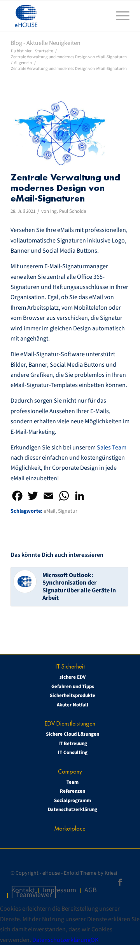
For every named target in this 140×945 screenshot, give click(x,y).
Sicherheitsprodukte (72, 695)
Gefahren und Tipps (72, 686)
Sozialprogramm (72, 800)
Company (70, 771)
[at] (60, 133)
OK (94, 940)
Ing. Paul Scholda (68, 211)
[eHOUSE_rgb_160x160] (58, 16)
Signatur (67, 511)
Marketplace (70, 828)
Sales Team (111, 447)
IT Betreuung (72, 743)
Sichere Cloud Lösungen (72, 734)
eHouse (51, 873)
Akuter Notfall (72, 704)
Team (72, 782)
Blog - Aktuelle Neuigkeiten (45, 43)
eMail (50, 511)
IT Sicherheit (70, 666)
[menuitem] (119, 16)
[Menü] (119, 16)
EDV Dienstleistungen (70, 723)
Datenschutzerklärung (72, 809)
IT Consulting (73, 752)
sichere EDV (73, 677)
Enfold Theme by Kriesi (90, 873)
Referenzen (72, 791)
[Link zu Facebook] (120, 882)
